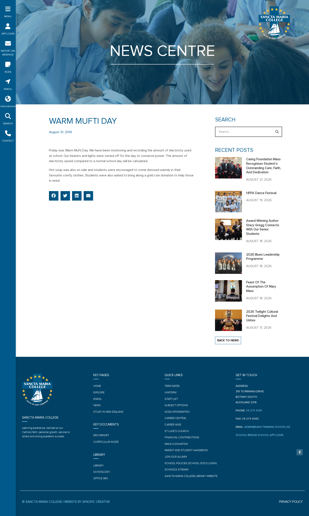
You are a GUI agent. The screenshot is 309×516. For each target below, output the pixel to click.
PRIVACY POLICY (291, 501)
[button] (53, 196)
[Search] (277, 132)
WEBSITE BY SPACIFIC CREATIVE (87, 501)
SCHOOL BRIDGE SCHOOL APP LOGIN (259, 435)
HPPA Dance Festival (261, 193)
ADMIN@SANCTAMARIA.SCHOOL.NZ (267, 427)
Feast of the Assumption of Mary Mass (261, 287)
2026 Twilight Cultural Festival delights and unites (262, 316)
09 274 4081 (254, 410)
